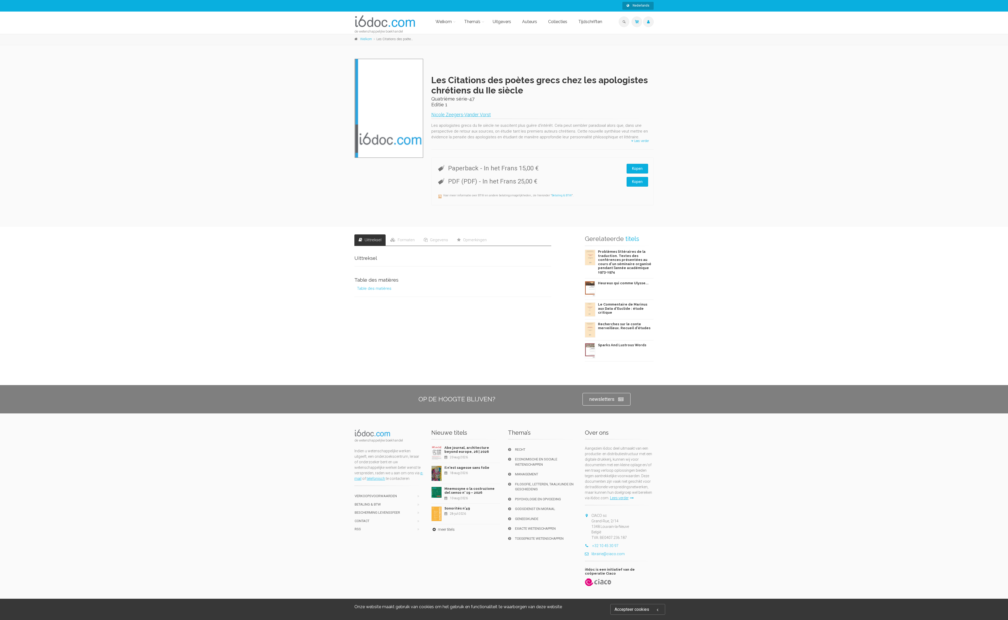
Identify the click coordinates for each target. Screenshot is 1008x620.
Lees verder (641, 141)
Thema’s (472, 21)
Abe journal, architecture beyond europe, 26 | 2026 (466, 450)
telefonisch (376, 478)
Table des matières (374, 288)
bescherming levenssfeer (377, 512)
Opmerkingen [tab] (474, 240)
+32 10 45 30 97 (604, 546)
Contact (362, 521)
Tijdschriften (590, 21)
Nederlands (640, 5)
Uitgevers (502, 21)
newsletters (602, 399)
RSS (358, 529)
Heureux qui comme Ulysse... (623, 283)
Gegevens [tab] (438, 240)
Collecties (557, 21)
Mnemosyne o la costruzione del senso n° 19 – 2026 (469, 491)
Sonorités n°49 (457, 508)
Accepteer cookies (632, 609)
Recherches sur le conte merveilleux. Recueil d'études (624, 326)
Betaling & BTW (562, 195)
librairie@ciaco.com (608, 554)
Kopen (637, 168)
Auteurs (529, 21)
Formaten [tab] (406, 240)
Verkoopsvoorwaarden (376, 496)
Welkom (443, 21)
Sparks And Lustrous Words (622, 345)
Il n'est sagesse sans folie (466, 468)
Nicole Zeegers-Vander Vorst (461, 114)
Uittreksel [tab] (372, 240)
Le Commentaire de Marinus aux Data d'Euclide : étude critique (622, 308)
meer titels (446, 529)
